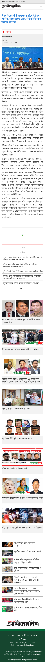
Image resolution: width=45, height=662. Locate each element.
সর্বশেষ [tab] (23, 247)
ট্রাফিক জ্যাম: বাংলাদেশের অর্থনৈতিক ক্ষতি (28, 609)
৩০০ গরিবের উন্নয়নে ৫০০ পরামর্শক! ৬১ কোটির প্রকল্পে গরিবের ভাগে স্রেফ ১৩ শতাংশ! (22, 258)
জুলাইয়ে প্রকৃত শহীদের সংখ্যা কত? (27, 551)
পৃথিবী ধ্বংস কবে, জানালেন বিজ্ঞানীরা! (24, 544)
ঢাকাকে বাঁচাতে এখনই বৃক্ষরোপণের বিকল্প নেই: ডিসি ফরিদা (21, 284)
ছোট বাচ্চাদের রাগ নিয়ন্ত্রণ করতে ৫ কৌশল (27, 569)
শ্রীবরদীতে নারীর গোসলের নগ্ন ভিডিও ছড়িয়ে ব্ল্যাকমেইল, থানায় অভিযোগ (26, 579)
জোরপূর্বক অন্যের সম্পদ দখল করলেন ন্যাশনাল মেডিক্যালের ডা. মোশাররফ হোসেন (27, 591)
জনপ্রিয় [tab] (22, 252)
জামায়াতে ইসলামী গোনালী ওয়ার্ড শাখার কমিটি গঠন (26, 600)
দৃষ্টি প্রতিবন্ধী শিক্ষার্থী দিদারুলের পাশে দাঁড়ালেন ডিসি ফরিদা (23, 271)
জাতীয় (8, 31)
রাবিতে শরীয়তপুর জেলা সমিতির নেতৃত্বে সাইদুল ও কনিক (26, 561)
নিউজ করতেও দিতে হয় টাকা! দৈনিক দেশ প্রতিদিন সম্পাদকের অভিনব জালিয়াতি (20, 265)
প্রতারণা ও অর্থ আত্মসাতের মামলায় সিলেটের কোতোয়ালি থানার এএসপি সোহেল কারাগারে (22, 276)
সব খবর (22, 288)
